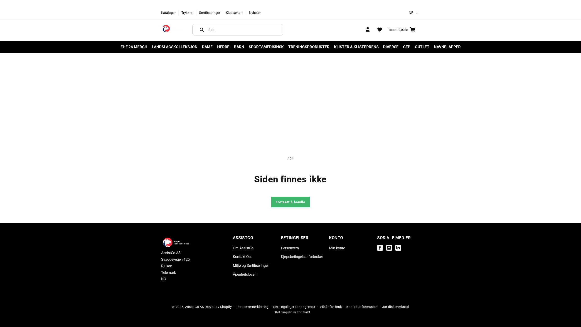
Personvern (290, 248)
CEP (406, 47)
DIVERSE (391, 47)
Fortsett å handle (290, 202)
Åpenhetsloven (244, 274)
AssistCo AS (194, 307)
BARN (239, 47)
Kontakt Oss (242, 257)
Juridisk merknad (395, 307)
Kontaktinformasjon (362, 307)
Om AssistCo (243, 248)
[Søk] (201, 29)
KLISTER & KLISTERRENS (356, 47)
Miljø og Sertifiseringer (251, 265)
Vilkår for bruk (331, 307)
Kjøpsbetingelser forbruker (302, 257)
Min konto (337, 248)
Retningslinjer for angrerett (294, 307)
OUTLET (422, 47)
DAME (207, 47)
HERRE (223, 47)
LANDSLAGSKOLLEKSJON (174, 47)
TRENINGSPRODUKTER (309, 47)
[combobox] (237, 30)
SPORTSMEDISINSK (266, 47)
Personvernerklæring (252, 307)
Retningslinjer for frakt (292, 312)
